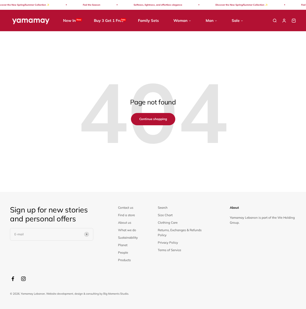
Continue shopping (153, 119)
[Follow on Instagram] (23, 279)
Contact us (125, 208)
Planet (122, 245)
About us (124, 223)
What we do (127, 230)
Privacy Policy (168, 242)
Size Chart (165, 215)
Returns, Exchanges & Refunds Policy (180, 232)
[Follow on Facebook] (13, 279)
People (123, 252)
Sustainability (128, 238)
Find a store (126, 215)
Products (124, 260)
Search (163, 208)
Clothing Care (168, 223)
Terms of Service (169, 250)
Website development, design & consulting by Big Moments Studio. (87, 293)
